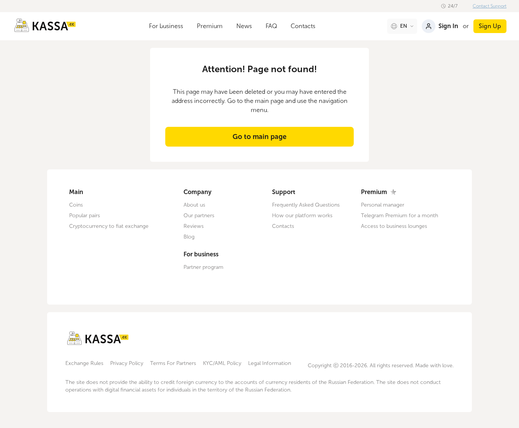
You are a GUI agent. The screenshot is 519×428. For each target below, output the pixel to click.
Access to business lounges (394, 226)
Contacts (303, 26)
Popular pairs (84, 215)
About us (194, 205)
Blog (189, 237)
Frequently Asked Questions (306, 205)
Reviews (194, 226)
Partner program (203, 267)
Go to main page (259, 137)
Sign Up (490, 26)
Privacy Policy (126, 363)
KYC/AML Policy (222, 363)
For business (166, 26)
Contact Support (489, 6)
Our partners (199, 215)
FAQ (271, 26)
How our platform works (302, 215)
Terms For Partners (173, 363)
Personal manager (382, 205)
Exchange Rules (84, 363)
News (244, 26)
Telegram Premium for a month (399, 215)
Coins (76, 205)
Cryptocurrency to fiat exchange (109, 226)
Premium (210, 26)
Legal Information (269, 363)
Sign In (448, 26)
